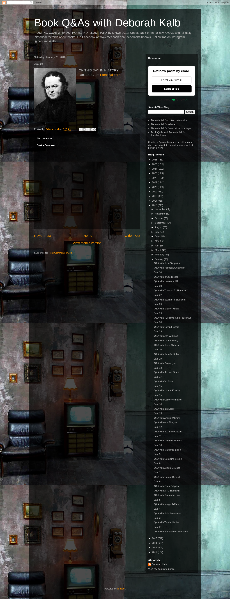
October (159, 218)
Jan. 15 (158, 395)
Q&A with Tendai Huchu (166, 522)
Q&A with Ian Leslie (164, 408)
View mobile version (87, 243)
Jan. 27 (158, 295)
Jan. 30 (158, 272)
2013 (155, 547)
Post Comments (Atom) (61, 252)
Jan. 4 (157, 508)
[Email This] (81, 129)
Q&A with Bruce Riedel (166, 277)
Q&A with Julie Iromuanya (167, 513)
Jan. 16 (158, 386)
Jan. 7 (157, 472)
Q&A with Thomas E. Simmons (170, 290)
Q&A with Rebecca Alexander (169, 267)
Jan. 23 (158, 331)
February (160, 254)
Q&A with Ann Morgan (165, 422)
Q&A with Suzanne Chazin (167, 431)
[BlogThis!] (84, 129)
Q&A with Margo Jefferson (167, 504)
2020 (155, 187)
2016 (155, 205)
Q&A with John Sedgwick (167, 263)
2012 (155, 552)
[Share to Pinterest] (94, 129)
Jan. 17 (158, 377)
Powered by (163, 99)
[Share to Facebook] (91, 129)
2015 (155, 538)
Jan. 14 (158, 404)
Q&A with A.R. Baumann (167, 490)
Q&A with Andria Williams (167, 418)
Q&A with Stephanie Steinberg (169, 299)
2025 (155, 164)
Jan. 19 (158, 358)
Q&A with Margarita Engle (167, 449)
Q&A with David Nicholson (167, 345)
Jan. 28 (158, 286)
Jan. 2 (157, 527)
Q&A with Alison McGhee (167, 468)
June (158, 236)
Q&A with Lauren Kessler (167, 390)
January (159, 259)
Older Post (132, 235)
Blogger (121, 588)
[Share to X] (87, 129)
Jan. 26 (158, 304)
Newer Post (42, 235)
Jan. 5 (157, 499)
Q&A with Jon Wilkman (166, 336)
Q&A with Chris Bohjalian (167, 486)
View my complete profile (161, 569)
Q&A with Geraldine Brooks (168, 459)
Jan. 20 (158, 349)
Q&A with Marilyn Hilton (166, 308)
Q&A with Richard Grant (166, 372)
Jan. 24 (158, 322)
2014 (155, 543)
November (160, 213)
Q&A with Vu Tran (163, 381)
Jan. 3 (157, 518)
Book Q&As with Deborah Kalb (107, 23)
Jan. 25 (158, 313)
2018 (155, 196)
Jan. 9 (157, 454)
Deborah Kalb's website (163, 124)
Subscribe (171, 88)
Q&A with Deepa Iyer (165, 363)
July (157, 232)
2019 (155, 191)
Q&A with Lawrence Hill (166, 281)
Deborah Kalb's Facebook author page (171, 128)
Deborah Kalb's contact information (169, 120)
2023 (155, 173)
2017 (155, 200)
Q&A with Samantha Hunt (167, 495)
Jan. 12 (158, 427)
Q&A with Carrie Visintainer (168, 399)
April (157, 245)
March (158, 250)
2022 (155, 178)
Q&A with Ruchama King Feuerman (172, 317)
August (159, 227)
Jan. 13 (158, 413)
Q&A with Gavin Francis (166, 327)
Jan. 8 (157, 463)
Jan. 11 (158, 436)
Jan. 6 (157, 481)
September (161, 223)
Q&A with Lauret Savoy (166, 340)
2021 (155, 182)
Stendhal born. (110, 75)
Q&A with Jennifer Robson (167, 354)
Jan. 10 (158, 445)
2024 (155, 168)
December (160, 209)
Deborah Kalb (159, 564)
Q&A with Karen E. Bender (168, 440)
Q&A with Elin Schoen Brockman (171, 531)
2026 (155, 159)
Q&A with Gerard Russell (167, 477)
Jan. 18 (158, 368)
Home (88, 235)
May (157, 241)
